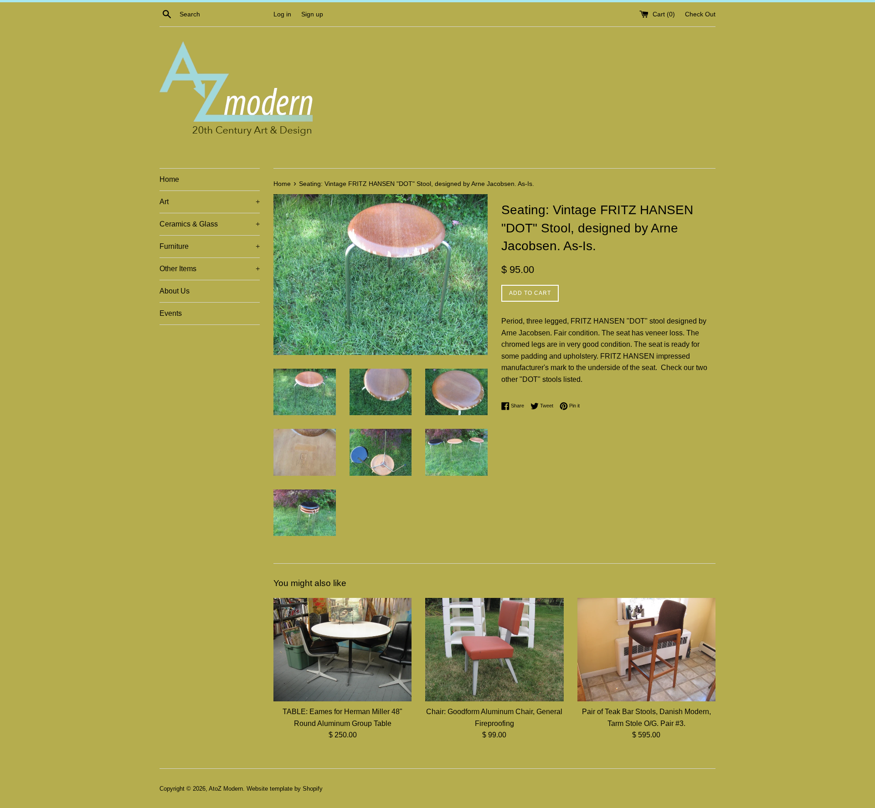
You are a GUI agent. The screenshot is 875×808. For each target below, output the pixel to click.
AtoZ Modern (226, 788)
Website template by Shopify (285, 788)
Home (169, 179)
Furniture (210, 246)
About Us (175, 291)
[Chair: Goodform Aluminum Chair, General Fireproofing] (494, 649)
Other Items (210, 269)
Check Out (700, 14)
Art (210, 202)
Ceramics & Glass (210, 224)
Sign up (312, 14)
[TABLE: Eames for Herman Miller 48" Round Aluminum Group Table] (342, 649)
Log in (282, 14)
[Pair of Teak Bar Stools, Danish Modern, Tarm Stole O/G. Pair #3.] (646, 649)
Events (171, 313)
